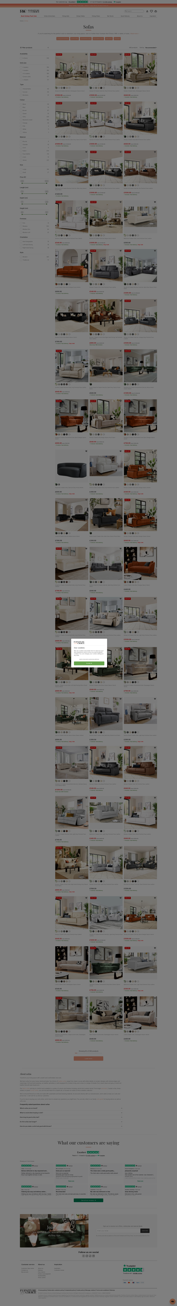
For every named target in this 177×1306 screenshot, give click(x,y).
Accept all (89, 663)
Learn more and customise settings (89, 659)
